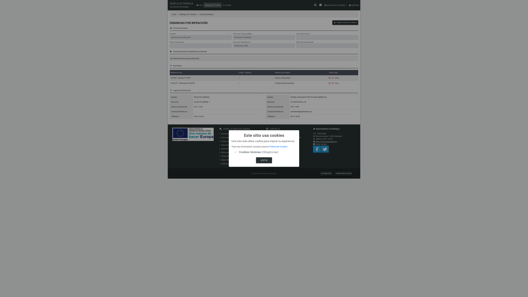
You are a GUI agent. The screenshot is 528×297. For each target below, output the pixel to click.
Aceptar (264, 160)
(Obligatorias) (258, 152)
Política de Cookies (278, 146)
